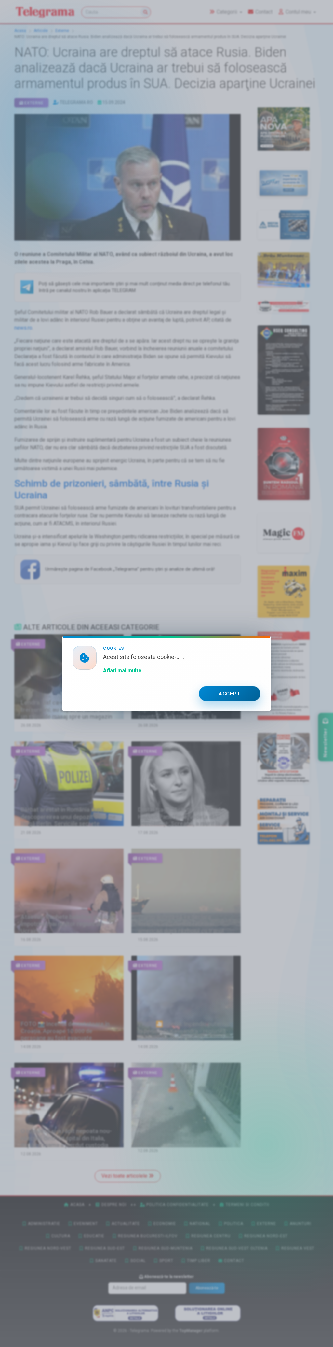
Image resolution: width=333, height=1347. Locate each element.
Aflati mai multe (122, 670)
